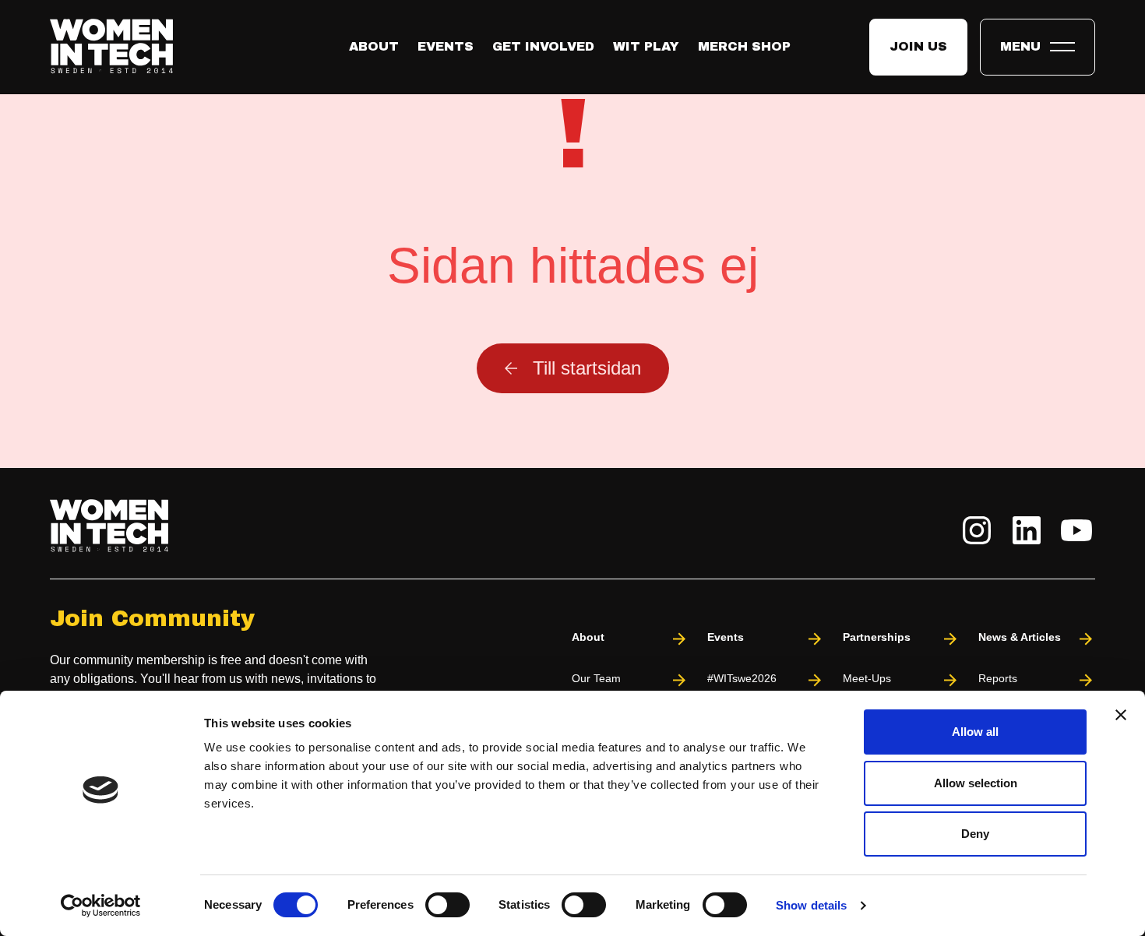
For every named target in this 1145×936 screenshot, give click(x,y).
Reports (997, 678)
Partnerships (877, 637)
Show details (811, 905)
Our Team (596, 678)
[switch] (447, 904)
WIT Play (646, 46)
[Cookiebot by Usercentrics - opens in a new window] (101, 905)
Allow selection (975, 783)
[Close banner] (1120, 714)
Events (445, 46)
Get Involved (543, 46)
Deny (975, 833)
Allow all (975, 731)
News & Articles (1019, 637)
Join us (918, 46)
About (374, 46)
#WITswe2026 (742, 678)
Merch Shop (744, 46)
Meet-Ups (867, 678)
